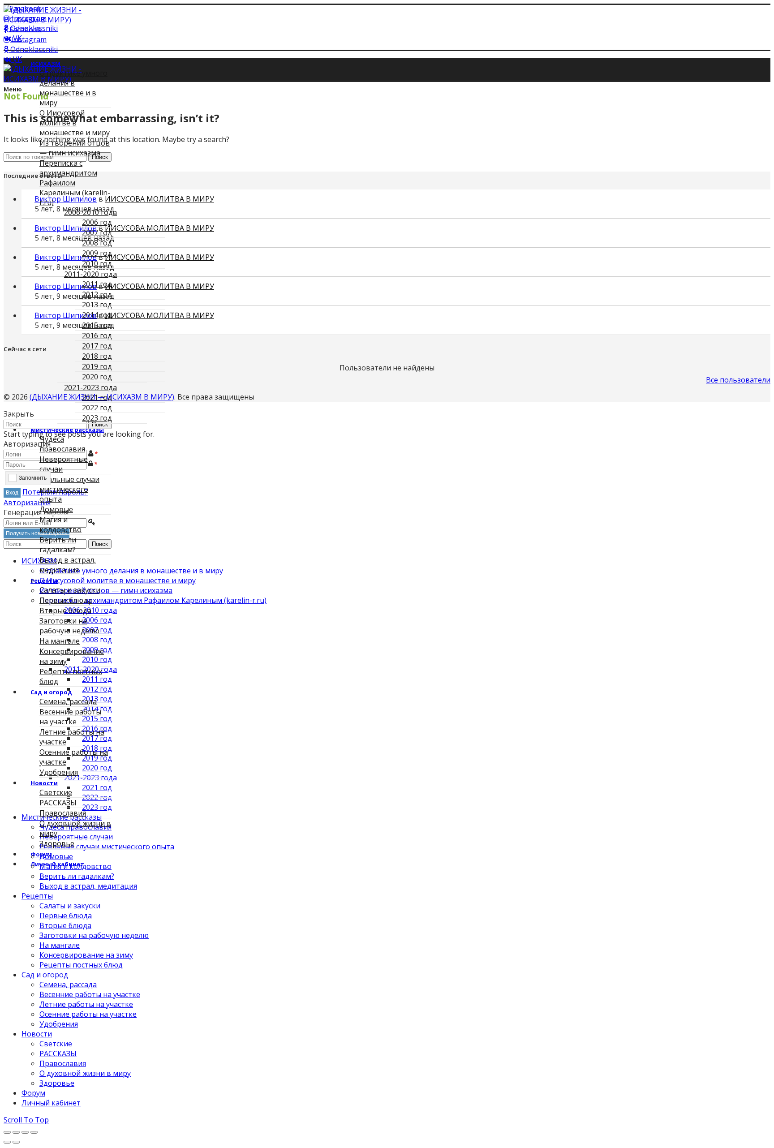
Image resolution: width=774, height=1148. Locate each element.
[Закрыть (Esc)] (7, 1132)
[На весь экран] (25, 1132)
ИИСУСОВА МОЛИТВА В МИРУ (159, 199)
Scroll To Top (26, 1120)
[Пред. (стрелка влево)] (7, 1142)
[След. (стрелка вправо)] (16, 1142)
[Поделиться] (16, 1132)
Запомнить (33, 478)
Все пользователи (738, 380)
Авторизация (27, 502)
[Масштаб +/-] (34, 1132)
